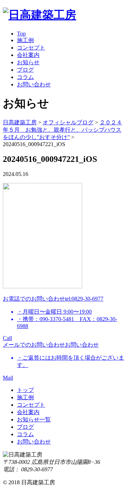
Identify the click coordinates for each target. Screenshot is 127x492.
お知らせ (28, 62)
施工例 (25, 40)
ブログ (25, 70)
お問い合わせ (34, 84)
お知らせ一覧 (34, 419)
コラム (25, 77)
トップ (25, 390)
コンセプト (31, 48)
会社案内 (28, 55)
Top (21, 34)
